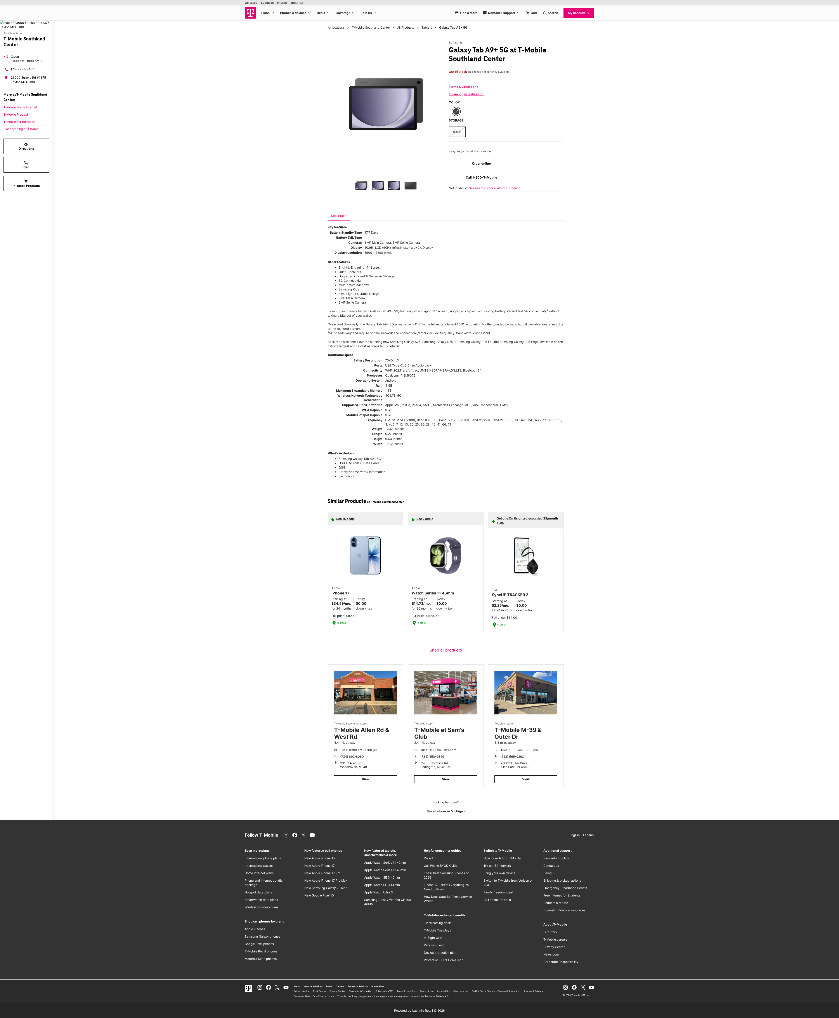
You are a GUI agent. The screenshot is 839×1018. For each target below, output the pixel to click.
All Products (405, 27)
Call (26, 165)
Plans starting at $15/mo (20, 129)
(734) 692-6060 (352, 756)
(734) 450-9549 (432, 756)
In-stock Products (26, 183)
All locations (336, 27)
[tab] (339, 215)
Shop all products (446, 650)
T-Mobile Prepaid (15, 114)
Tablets (426, 27)
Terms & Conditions (463, 87)
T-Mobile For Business (19, 121)
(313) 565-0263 (512, 756)
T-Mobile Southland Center (371, 27)
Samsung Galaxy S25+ (438, 342)
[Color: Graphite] (456, 111)
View (365, 779)
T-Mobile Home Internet (20, 107)
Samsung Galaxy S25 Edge (519, 342)
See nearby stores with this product (494, 188)
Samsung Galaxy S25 (405, 342)
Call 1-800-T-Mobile (481, 177)
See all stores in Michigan (446, 811)
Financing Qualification (466, 94)
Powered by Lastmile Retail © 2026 (419, 1010)
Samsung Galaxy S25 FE (474, 342)
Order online (481, 163)
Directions (26, 146)
